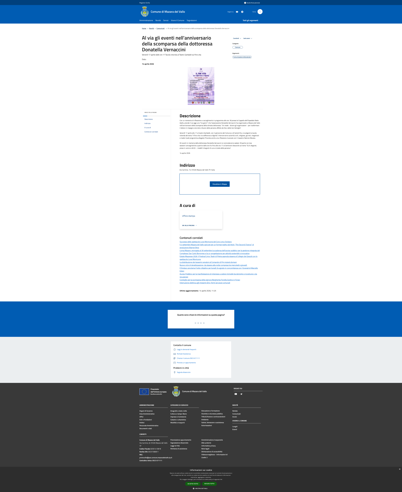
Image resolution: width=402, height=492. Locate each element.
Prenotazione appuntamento (180, 440)
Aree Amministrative (146, 414)
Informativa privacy (208, 445)
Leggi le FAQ (175, 445)
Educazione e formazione (210, 410)
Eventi (234, 429)
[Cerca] (260, 11)
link (221, 479)
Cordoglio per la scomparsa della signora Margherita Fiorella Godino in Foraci (210, 279)
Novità (151, 28)
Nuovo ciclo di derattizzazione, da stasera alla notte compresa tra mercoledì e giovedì (213, 265)
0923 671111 (157, 460)
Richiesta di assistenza (178, 448)
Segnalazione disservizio (179, 443)
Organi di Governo (146, 411)
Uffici (141, 416)
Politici (141, 422)
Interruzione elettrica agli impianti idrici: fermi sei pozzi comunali (205, 282)
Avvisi (234, 416)
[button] (200, 488)
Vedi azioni (246, 38)
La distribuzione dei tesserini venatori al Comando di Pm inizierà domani (208, 262)
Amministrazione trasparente (212, 440)
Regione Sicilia (144, 2)
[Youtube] (236, 11)
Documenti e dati (145, 428)
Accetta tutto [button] (193, 484)
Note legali (205, 448)
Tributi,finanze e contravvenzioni (213, 416)
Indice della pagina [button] (150, 112)
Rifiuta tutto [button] (209, 484)
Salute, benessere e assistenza (212, 422)
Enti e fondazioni (145, 419)
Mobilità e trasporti (177, 422)
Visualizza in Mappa (220, 184)
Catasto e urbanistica (178, 419)
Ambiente (204, 419)
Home (144, 28)
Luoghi (234, 426)
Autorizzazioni (206, 425)
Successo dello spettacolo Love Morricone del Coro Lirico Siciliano (206, 241)
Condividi (236, 38)
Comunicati (161, 28)
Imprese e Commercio (178, 416)
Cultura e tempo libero (178, 414)
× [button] (399, 469)
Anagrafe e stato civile (178, 411)
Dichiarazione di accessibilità (211, 451)
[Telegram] (241, 11)
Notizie (235, 411)
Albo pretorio (206, 443)
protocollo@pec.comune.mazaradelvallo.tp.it (155, 457)
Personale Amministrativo (148, 425)
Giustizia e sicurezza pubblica (212, 413)
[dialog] (201, 479)
